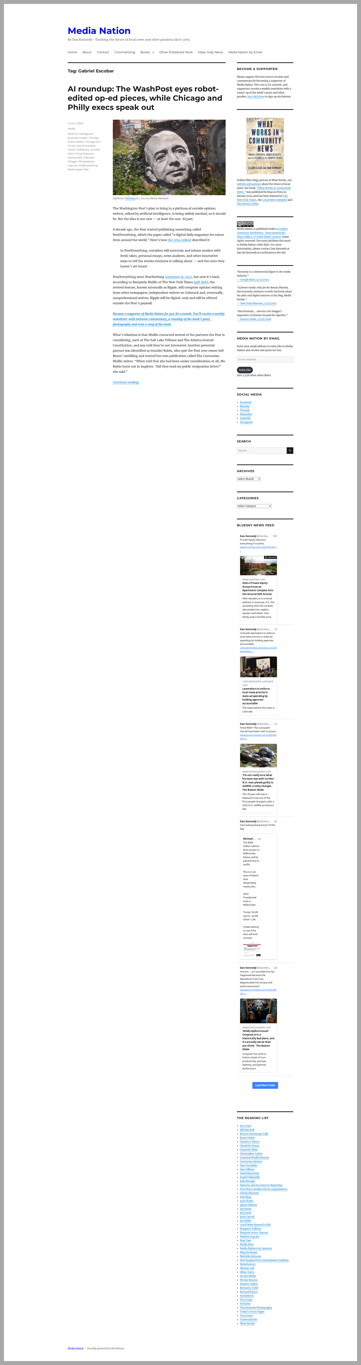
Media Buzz (247, 1244)
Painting (130, 198)
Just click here (255, 96)
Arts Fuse (245, 1126)
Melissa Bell (75, 157)
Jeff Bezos (83, 149)
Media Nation (99, 30)
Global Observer (249, 1193)
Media (71, 128)
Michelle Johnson (250, 1256)
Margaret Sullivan (250, 1228)
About (87, 52)
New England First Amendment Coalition (264, 1260)
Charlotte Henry (249, 1145)
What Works (247, 1323)
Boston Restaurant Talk (254, 1133)
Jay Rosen (246, 1209)
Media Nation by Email (245, 52)
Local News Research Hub (255, 1224)
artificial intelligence (80, 133)
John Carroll (247, 1216)
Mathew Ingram (249, 1236)
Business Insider (78, 137)
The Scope (246, 1299)
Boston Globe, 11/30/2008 (255, 319)
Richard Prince (249, 1291)
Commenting (125, 52)
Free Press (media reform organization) (263, 1189)
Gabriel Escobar (86, 145)
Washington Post (78, 169)
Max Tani (245, 1240)
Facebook (245, 402)
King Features (84, 153)
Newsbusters (248, 1264)
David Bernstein (249, 1173)
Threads (245, 410)
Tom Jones (246, 1315)
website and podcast (249, 184)
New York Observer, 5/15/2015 (258, 303)
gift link (201, 282)
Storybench (247, 1295)
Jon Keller (246, 1220)
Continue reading (126, 382)
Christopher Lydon (251, 1153)
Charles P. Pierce (249, 1141)
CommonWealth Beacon (254, 1157)
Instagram (246, 422)
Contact (103, 52)
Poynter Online (249, 1284)
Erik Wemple (247, 1181)
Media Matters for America (256, 1248)
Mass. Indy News (210, 52)
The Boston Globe (247, 203)
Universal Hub (248, 1319)
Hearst (72, 149)
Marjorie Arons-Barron (254, 1232)
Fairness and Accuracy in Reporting (261, 1185)
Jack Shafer (246, 1201)
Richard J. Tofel (249, 1288)
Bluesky (244, 406)
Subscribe (245, 370)
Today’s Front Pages (252, 1311)
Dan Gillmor (247, 1169)
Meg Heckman (248, 1252)
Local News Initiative (274, 200)
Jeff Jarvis (245, 1212)
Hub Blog (245, 1197)
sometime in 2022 (178, 277)
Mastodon (246, 414)
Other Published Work (176, 52)
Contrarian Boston (251, 1161)
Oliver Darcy (247, 1272)
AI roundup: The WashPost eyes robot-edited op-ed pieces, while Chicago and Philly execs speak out (145, 98)
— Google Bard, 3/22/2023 (253, 279)
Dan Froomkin (248, 1165)
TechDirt (245, 1303)
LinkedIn (245, 418)
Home (72, 52)
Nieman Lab (247, 1268)
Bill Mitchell (247, 1129)
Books (145, 52)
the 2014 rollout (179, 240)
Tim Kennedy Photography (256, 1307)
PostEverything (88, 165)
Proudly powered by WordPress (105, 1348)
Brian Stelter (247, 1137)
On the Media (248, 1276)
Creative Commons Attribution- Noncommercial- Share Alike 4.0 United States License (262, 232)
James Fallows (248, 1205)
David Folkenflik (250, 1177)
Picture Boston (249, 1280)
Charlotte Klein (249, 1149)
